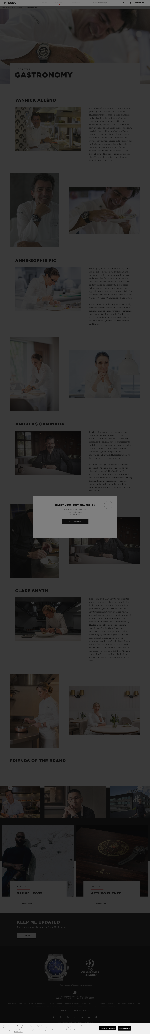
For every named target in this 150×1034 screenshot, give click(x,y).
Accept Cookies (124, 1028)
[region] (75, 1028)
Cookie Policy (18, 1032)
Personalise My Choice (107, 1028)
